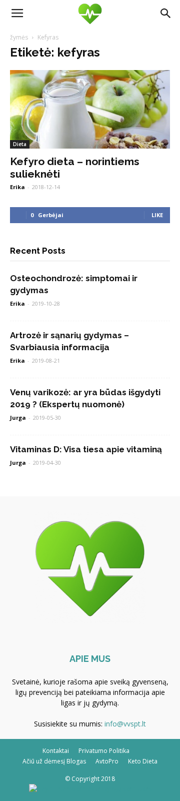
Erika (17, 187)
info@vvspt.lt (125, 723)
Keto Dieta (143, 761)
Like (157, 215)
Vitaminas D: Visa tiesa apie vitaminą (86, 449)
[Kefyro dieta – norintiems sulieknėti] (90, 109)
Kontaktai (55, 750)
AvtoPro (107, 761)
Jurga (18, 417)
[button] (166, 13)
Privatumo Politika (104, 750)
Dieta (19, 144)
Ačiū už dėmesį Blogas (54, 761)
